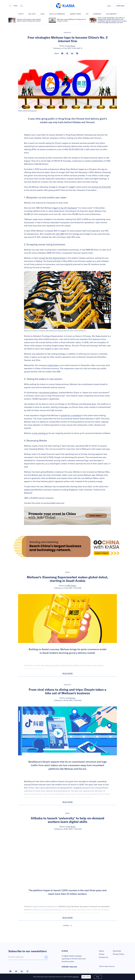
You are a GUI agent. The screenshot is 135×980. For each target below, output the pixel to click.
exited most (29, 489)
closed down (53, 365)
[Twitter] (67, 53)
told (60, 234)
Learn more (75, 976)
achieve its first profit (101, 187)
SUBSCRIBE (120, 6)
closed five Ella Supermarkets (52, 258)
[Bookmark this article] (81, 48)
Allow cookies (86, 976)
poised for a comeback (71, 415)
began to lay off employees (64, 208)
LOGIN (109, 6)
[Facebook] (62, 53)
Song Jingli (71, 942)
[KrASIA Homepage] (65, 6)
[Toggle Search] (22, 6)
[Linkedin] (72, 53)
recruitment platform (48, 392)
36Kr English (71, 586)
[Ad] (67, 546)
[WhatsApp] (77, 53)
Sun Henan (71, 46)
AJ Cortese (71, 698)
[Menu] (10, 6)
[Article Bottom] (67, 516)
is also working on (40, 433)
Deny (97, 976)
